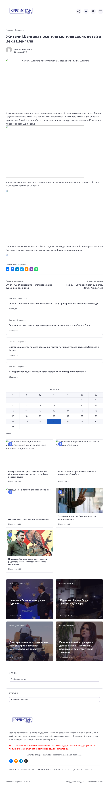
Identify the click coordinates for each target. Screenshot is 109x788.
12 (40, 410)
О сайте (12, 769)
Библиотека (43, 769)
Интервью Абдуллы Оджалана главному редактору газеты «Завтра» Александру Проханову (27, 561)
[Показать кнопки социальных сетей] (78, 11)
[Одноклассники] (16, 761)
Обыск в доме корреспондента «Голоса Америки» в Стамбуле (77, 472)
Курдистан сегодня (23, 49)
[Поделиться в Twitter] (22, 269)
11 (26, 410)
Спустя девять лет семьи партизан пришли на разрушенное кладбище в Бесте (50, 325)
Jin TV (66, 769)
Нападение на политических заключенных (28, 519)
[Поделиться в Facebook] (12, 269)
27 (54, 421)
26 (40, 421)
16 (96, 410)
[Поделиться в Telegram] (17, 269)
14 (68, 410)
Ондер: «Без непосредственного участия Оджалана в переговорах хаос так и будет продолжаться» (28, 474)
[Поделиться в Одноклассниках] (26, 269)
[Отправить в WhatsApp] (36, 269)
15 (82, 410)
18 (26, 416)
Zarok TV (87, 769)
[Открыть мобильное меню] (100, 11)
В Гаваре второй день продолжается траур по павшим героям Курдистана (48, 371)
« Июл (8, 433)
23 (96, 416)
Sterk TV (56, 769)
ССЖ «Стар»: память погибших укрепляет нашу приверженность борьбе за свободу (53, 303)
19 (40, 416)
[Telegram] (21, 761)
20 (54, 416)
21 (68, 416)
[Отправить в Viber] (31, 269)
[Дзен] (26, 761)
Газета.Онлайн (27, 769)
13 (54, 410)
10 (13, 410)
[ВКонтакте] (11, 761)
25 (26, 421)
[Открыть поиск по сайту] (93, 11)
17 (13, 416)
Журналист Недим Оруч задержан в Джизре (73, 602)
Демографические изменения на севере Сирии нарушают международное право (28, 645)
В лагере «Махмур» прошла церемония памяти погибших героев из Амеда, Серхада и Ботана (54, 348)
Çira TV (76, 769)
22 (82, 416)
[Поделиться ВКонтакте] (7, 269)
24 (13, 421)
